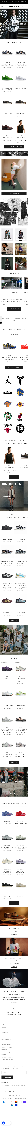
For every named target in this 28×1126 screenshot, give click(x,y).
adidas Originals (7, 60)
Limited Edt (4, 1024)
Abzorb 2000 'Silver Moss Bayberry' (21, 845)
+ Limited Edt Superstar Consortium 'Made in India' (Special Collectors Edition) (21, 64)
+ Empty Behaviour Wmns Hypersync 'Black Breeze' (21, 728)
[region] (14, 24)
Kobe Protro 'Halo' (21, 88)
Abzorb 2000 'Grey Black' (7, 845)
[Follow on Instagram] (6, 1088)
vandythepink (7, 236)
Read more (4, 304)
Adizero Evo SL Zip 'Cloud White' (21, 535)
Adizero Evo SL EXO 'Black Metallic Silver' (7, 584)
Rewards (8, 1123)
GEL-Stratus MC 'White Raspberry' (7, 752)
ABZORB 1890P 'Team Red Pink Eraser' (21, 821)
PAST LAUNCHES (14, 308)
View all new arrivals (14, 146)
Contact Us (4, 1046)
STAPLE (21, 251)
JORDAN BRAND (21, 265)
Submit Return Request (7, 1056)
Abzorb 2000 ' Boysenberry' (20, 869)
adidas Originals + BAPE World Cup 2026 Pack (10, 293)
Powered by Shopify (20, 1095)
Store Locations (5, 1027)
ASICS (7, 673)
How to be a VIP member (7, 1054)
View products (14, 193)
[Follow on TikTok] (14, 1088)
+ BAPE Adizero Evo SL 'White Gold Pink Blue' (21, 584)
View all (14, 473)
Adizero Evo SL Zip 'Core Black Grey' (7, 535)
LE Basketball (9, 441)
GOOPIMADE (7, 265)
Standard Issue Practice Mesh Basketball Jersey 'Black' (21, 139)
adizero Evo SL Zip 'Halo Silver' (21, 559)
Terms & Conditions (6, 1032)
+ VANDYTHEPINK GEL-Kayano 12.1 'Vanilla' (21, 677)
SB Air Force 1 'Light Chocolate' (7, 138)
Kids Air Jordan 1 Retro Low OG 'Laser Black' (7, 114)
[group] (14, 24)
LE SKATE (22, 441)
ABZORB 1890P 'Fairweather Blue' (7, 821)
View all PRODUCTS (14, 364)
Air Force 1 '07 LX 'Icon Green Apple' (7, 89)
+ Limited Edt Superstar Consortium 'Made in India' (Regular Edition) (7, 64)
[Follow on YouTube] (10, 1088)
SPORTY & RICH (7, 250)
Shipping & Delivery (6, 1041)
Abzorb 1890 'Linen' (21, 892)
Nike (7, 86)
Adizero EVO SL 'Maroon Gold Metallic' (7, 609)
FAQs (2, 1039)
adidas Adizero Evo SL (13, 514)
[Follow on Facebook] (2, 1088)
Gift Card (3, 1051)
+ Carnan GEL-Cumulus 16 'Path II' (7, 676)
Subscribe (7, 1074)
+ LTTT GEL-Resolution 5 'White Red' (7, 702)
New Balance (7, 818)
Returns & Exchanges (6, 1044)
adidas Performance (20, 580)
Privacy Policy (4, 1029)
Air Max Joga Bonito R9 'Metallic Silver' (9, 355)
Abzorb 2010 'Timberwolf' (7, 869)
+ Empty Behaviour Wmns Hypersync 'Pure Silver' (7, 728)
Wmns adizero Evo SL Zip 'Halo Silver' (7, 559)
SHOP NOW (14, 931)
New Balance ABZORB (12, 800)
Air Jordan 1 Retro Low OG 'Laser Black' (21, 114)
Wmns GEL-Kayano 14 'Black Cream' (20, 752)
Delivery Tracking (5, 1049)
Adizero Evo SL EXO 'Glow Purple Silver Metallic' (21, 609)
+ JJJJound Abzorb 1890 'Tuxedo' (7, 892)
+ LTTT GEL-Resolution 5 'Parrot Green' (21, 702)
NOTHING (21, 237)
